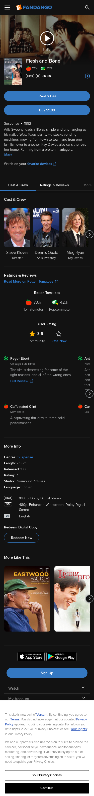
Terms (14, 719)
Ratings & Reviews (54, 185)
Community (36, 341)
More (8, 155)
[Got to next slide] (89, 234)
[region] (47, 748)
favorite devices (39, 164)
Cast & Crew (18, 185)
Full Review (19, 381)
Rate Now (58, 341)
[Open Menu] (7, 7)
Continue (46, 788)
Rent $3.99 (47, 96)
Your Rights (79, 729)
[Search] (87, 8)
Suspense (25, 457)
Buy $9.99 (47, 110)
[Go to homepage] (34, 8)
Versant (41, 715)
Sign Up (47, 673)
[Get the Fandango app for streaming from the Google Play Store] (61, 657)
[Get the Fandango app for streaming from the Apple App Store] (31, 657)
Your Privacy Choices (47, 775)
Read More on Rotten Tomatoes (28, 281)
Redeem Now (21, 538)
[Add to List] (87, 76)
